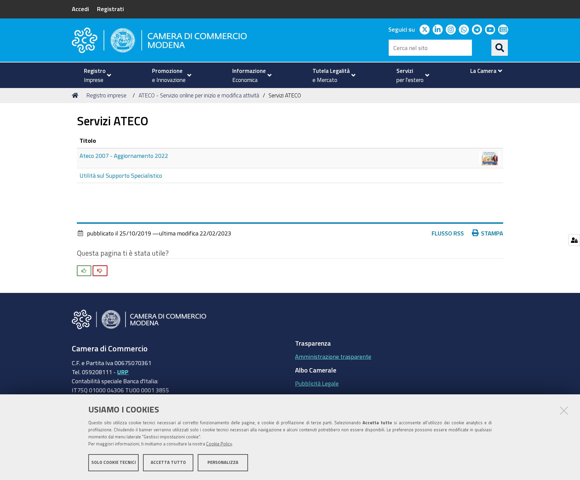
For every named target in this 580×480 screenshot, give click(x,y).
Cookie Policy (219, 444)
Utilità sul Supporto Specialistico (121, 175)
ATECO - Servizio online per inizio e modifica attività (199, 95)
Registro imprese (106, 95)
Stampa (492, 233)
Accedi (80, 9)
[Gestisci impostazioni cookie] (574, 240)
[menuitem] (94, 75)
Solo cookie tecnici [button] (113, 462)
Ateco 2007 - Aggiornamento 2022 (124, 155)
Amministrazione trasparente (333, 356)
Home (76, 95)
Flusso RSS (448, 233)
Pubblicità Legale (317, 383)
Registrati (110, 9)
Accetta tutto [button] (168, 462)
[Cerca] (499, 47)
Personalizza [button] (222, 462)
